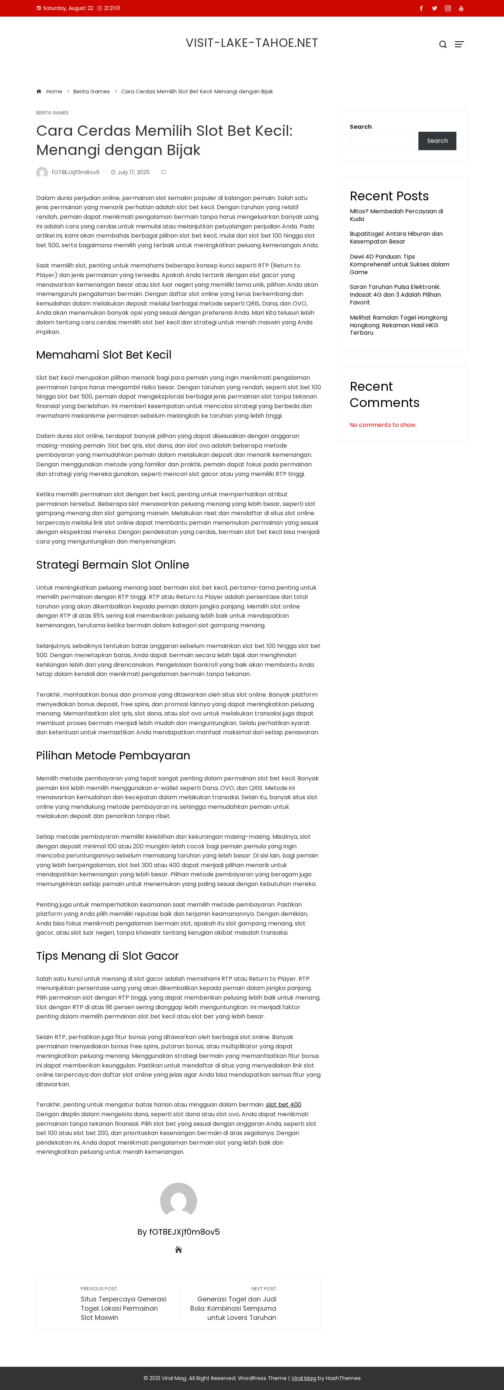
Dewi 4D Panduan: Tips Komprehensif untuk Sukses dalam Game (399, 264)
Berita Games (52, 113)
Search (361, 127)
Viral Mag (303, 1378)
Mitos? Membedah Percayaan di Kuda (396, 215)
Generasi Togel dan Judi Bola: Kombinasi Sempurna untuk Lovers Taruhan (233, 1304)
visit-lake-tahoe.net (252, 42)
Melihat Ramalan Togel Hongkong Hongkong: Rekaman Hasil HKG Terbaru (398, 325)
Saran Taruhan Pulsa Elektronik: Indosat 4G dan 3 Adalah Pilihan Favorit (395, 295)
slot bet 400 (283, 1104)
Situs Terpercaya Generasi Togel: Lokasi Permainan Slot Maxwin (123, 1304)
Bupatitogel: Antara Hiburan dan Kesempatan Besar (396, 238)
